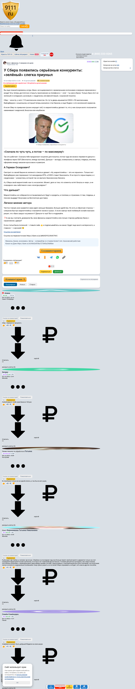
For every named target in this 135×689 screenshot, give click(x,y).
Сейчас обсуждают (21, 54)
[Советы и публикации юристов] (10, 10)
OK (17, 683)
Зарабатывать (10, 86)
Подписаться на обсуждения (89, 279)
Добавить (69, 687)
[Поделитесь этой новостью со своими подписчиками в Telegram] (51, 257)
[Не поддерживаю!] (13, 325)
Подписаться (45, 271)
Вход (2, 51)
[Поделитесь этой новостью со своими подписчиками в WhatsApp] (57, 257)
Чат (4, 321)
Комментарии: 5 (15, 279)
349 (118, 65)
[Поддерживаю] (3, 325)
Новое (34, 54)
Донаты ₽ (58, 271)
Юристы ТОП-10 (6, 54)
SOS (51, 54)
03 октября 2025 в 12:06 (12, 81)
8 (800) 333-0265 (102, 53)
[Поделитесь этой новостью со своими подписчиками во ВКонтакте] (38, 257)
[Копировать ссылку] (63, 257)
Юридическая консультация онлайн (12, 24)
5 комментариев (51, 250)
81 (116, 61)
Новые (22, 284)
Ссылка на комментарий (10, 318)
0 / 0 (52, 266)
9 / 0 (11, 263)
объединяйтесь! (19, 22)
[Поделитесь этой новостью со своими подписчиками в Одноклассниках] (44, 257)
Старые (32, 284)
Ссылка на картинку (12, 232)
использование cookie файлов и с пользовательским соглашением (17, 677)
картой (36, 358)
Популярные (10, 284)
